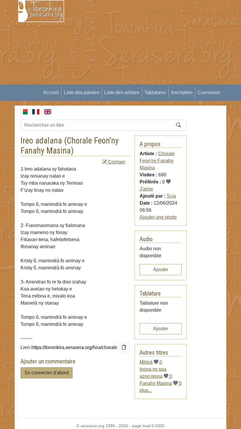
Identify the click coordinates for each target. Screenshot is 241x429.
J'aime (146, 188)
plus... (146, 390)
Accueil (51, 92)
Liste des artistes (121, 92)
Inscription (182, 92)
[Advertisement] (156, 41)
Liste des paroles (81, 92)
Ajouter (160, 269)
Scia (171, 195)
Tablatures (155, 92)
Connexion (209, 92)
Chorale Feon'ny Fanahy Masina (70, 146)
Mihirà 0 (151, 362)
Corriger (116, 161)
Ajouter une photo (158, 217)
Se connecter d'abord (46, 372)
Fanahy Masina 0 (161, 383)
